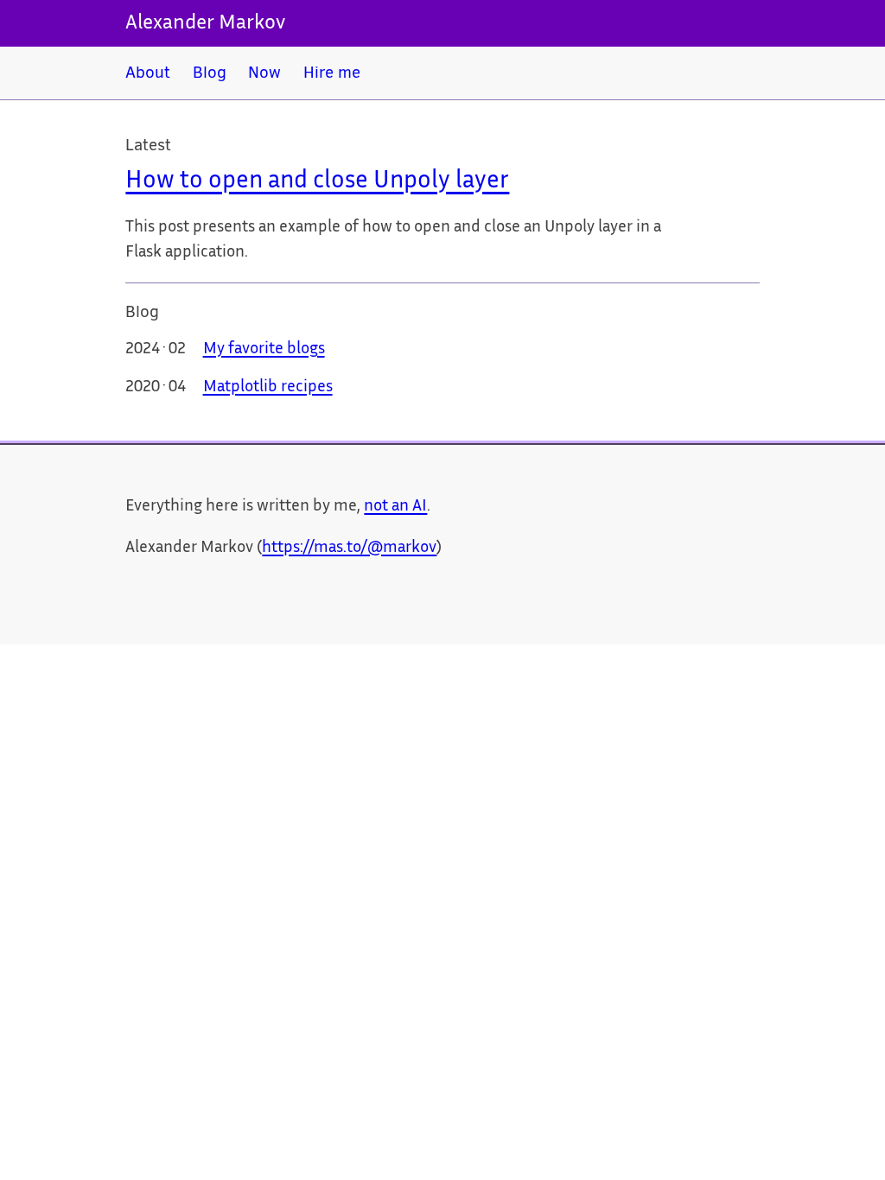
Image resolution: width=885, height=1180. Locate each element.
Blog (209, 72)
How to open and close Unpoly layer (317, 182)
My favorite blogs (264, 350)
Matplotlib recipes (268, 388)
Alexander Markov (205, 24)
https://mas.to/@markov (349, 548)
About (147, 72)
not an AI (395, 507)
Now (264, 72)
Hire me (331, 72)
